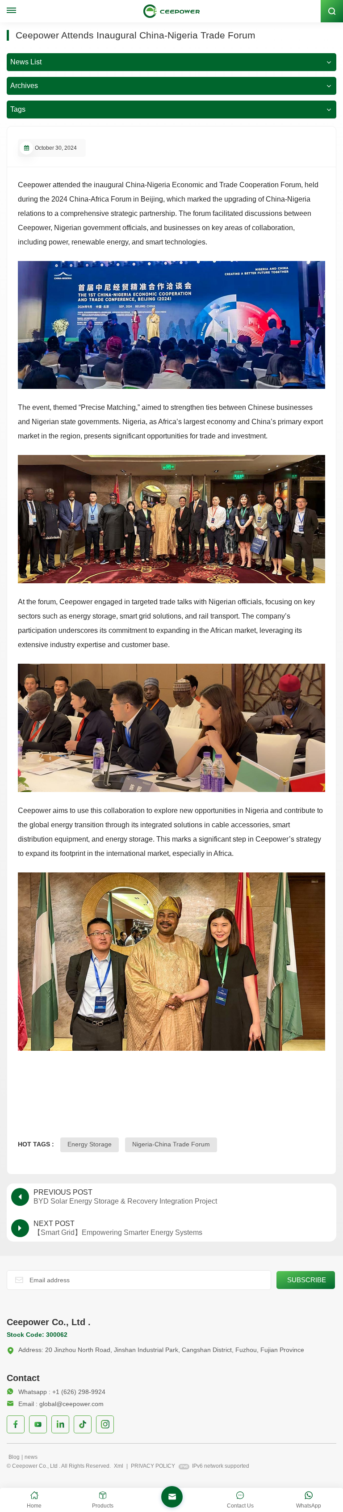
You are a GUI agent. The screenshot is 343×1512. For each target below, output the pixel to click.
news (31, 1457)
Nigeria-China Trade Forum (171, 1144)
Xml (118, 1466)
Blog (14, 1457)
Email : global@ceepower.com (61, 1403)
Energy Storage (89, 1144)
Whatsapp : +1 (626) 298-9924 (61, 1391)
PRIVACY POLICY (153, 1466)
